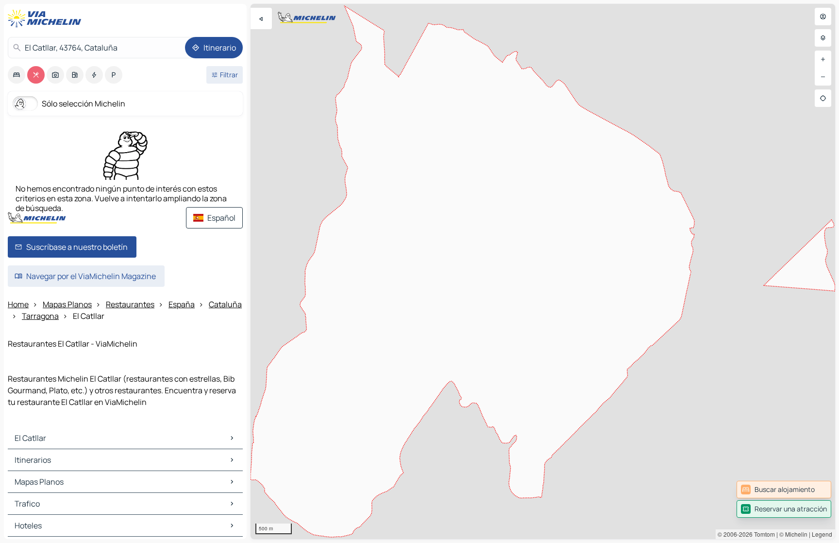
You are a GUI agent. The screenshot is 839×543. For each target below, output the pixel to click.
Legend (822, 534)
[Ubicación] (823, 98)
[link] (784, 489)
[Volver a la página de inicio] (46, 18)
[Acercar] (823, 59)
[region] (543, 271)
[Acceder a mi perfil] (823, 16)
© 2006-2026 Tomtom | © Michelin (762, 534)
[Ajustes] (823, 38)
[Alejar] (823, 77)
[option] (16, 75)
